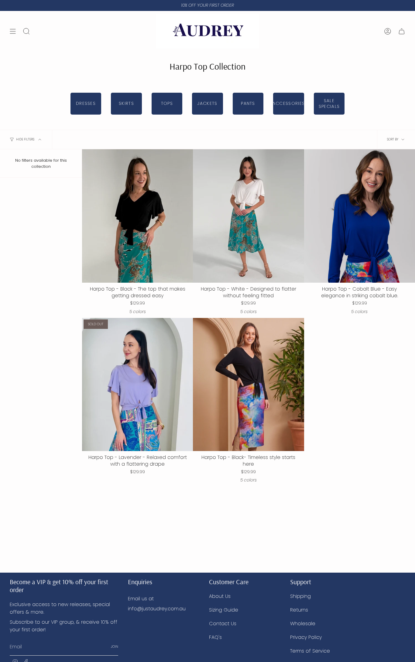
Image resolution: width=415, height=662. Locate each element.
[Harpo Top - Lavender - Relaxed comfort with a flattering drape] (137, 384)
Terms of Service (310, 650)
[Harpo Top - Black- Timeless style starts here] (248, 384)
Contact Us (222, 623)
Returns (299, 609)
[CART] (402, 31)
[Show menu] (13, 31)
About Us (220, 596)
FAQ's (215, 637)
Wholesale (302, 623)
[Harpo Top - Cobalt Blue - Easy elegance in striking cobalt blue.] (359, 215)
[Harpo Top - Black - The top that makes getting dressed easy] (137, 215)
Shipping (300, 596)
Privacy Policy (306, 637)
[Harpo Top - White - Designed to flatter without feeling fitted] (248, 215)
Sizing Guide (223, 609)
